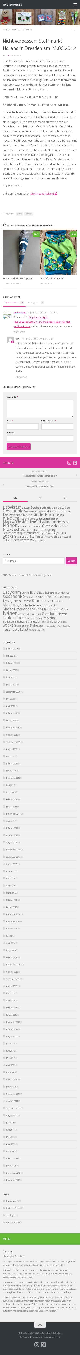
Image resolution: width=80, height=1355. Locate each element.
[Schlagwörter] (15, 498)
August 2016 (11, 842)
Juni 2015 (10, 871)
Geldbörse (64, 507)
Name (10, 420)
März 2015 (11, 892)
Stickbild (61, 533)
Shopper (41, 533)
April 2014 (10, 943)
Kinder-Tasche (22, 514)
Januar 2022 (11, 670)
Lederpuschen (50, 519)
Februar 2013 (12, 1007)
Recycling (49, 529)
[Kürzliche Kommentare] (64, 498)
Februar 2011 (12, 1158)
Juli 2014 (10, 935)
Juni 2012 (10, 1050)
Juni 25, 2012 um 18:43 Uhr (39, 339)
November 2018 (13, 777)
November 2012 (13, 1022)
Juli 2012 (10, 1043)
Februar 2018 (12, 799)
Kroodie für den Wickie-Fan (52, 278)
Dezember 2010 (13, 1172)
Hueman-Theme (54, 1336)
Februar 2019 (12, 763)
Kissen (60, 515)
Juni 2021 (10, 677)
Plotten (62, 525)
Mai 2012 (10, 1057)
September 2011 (13, 1108)
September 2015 (13, 856)
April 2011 (10, 1144)
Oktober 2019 (12, 734)
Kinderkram (43, 514)
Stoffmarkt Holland (42, 193)
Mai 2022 (10, 655)
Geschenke (14, 510)
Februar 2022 (12, 663)
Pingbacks (37, 302)
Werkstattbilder (13, 1222)
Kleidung (11, 518)
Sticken (9, 536)
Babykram (12, 592)
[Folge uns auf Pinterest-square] (75, 463)
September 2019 (13, 742)
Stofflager (26, 29)
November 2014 (13, 921)
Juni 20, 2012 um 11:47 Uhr (44, 312)
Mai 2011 (10, 1136)
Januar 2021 (11, 684)
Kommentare (15, 302)
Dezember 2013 (13, 964)
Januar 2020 (11, 720)
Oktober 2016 (12, 835)
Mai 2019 (10, 756)
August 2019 (11, 749)
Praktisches (14, 529)
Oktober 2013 (12, 971)
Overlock (49, 526)
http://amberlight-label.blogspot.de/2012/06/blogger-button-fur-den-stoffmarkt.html (43, 321)
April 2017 (10, 821)
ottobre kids (37, 526)
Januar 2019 (11, 770)
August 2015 (11, 864)
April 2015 (10, 885)
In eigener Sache (11, 29)
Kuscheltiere (27, 605)
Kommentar (12, 396)
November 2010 (13, 1180)
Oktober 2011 (12, 1101)
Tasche (9, 540)
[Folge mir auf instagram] (69, 463)
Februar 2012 (12, 1079)
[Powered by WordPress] (30, 1337)
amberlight (20, 312)
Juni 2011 (10, 1129)
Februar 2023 (12, 648)
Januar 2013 (11, 1014)
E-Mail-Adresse (48, 420)
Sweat (67, 537)
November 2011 (13, 1093)
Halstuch (29, 511)
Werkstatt (22, 540)
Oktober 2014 (12, 928)
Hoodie (38, 597)
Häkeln (48, 596)
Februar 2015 (12, 899)
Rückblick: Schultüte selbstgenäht (18, 278)
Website (10, 432)
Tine (9, 55)
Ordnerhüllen (25, 526)
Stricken (58, 537)
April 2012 (10, 1065)
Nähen (19, 213)
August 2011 (11, 1115)
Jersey (7, 601)
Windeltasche (37, 540)
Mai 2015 (10, 878)
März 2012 (11, 1072)
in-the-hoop (63, 511)
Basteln (26, 507)
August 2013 (11, 986)
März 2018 (11, 792)
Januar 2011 (11, 1165)
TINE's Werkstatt (12, 5)
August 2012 (11, 1036)
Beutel (35, 507)
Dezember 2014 (13, 914)
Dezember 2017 (13, 813)
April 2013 (10, 1000)
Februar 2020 (12, 713)
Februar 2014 (12, 957)
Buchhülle (45, 507)
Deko (54, 507)
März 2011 (11, 1151)
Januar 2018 (11, 806)
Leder (38, 605)
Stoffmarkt (28, 213)
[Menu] (75, 4)
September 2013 (13, 978)
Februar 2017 (12, 828)
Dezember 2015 (13, 849)
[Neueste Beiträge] (40, 498)
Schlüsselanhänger (14, 621)
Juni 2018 (10, 785)
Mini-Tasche (52, 521)
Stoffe (34, 536)
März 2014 (11, 950)
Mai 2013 (10, 993)
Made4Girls (33, 522)
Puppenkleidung (33, 530)
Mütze (66, 522)
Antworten (19, 332)
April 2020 (10, 706)
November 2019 (13, 727)
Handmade (11, 1200)
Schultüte (30, 533)
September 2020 (13, 691)
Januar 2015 (11, 907)
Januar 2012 (11, 1086)
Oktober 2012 (12, 1029)
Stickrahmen (22, 537)
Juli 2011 (10, 1122)
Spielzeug (51, 533)
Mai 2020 (10, 698)
